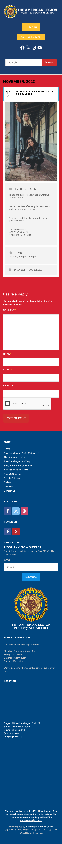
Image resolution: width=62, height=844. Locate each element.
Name (7, 353)
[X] (28, 47)
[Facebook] (22, 47)
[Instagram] (33, 47)
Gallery (7, 482)
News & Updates (12, 474)
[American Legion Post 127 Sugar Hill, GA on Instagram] (24, 511)
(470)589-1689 (11, 733)
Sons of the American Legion (18, 465)
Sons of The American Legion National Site (36, 814)
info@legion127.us (13, 736)
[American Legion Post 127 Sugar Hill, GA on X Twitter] (16, 511)
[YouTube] (39, 47)
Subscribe (31, 576)
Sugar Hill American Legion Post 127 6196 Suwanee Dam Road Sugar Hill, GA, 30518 (22, 726)
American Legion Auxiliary (17, 461)
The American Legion (14, 457)
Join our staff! (31, 37)
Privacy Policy (26, 820)
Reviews (8, 486)
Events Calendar (12, 478)
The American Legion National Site (21, 811)
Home (7, 448)
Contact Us (9, 490)
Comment (9, 310)
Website (8, 385)
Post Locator (45, 811)
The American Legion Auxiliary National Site (31, 817)
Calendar (19, 270)
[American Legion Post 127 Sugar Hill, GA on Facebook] (7, 511)
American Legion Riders (16, 469)
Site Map (38, 820)
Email (7, 369)
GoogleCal (35, 270)
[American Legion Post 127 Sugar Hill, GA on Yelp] (16, 531)
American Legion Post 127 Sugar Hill (22, 453)
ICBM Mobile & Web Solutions (39, 827)
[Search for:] (23, 62)
